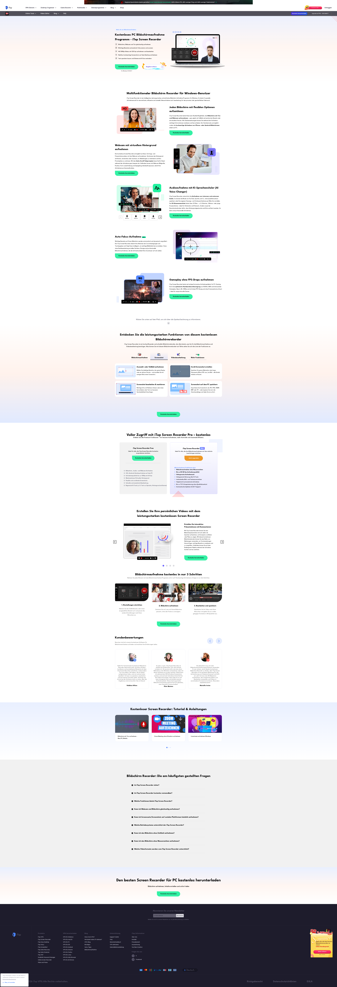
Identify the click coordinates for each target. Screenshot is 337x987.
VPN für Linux (67, 955)
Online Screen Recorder (45, 960)
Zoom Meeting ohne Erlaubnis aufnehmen (167, 736)
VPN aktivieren (114, 944)
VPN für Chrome (68, 949)
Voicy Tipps (88, 947)
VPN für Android (68, 947)
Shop (122, 8)
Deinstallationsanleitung (117, 947)
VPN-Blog (87, 942)
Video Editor (44, 13)
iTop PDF (40, 955)
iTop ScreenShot (42, 947)
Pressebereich (136, 942)
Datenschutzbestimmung (9, 979)
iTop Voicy (41, 944)
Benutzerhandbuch (115, 942)
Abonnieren (180, 915)
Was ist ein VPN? (90, 937)
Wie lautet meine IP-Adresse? (93, 939)
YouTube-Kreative (137, 947)
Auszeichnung (136, 944)
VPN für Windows (68, 937)
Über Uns (134, 937)
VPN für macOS (67, 939)
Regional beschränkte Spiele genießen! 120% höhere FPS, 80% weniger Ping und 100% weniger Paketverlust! (170, 2)
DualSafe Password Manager (46, 957)
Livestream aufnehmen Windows (201, 736)
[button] (160, 217)
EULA (309, 981)
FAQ (64, 13)
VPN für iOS (66, 944)
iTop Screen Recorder (44, 939)
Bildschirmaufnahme (91, 949)
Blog (55, 13)
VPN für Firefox (67, 952)
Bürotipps (87, 944)
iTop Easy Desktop (43, 942)
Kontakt (134, 939)
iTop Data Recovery (44, 949)
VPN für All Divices (68, 960)
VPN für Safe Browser (69, 957)
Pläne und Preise (43, 962)
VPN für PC (66, 942)
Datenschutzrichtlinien (284, 981)
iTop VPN (41, 937)
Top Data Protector (43, 952)
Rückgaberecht (255, 981)
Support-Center (114, 937)
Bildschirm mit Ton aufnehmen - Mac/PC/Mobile (127, 737)
